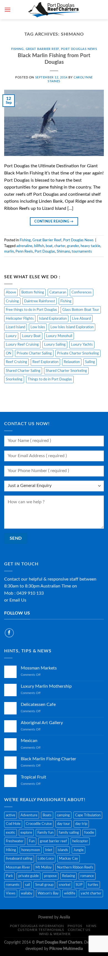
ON (8, 353)
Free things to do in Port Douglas (31, 309)
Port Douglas (45, 251)
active (10, 815)
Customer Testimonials (41, 929)
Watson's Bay (48, 893)
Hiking (11, 850)
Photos (75, 926)
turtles (93, 884)
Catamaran (57, 292)
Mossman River (18, 867)
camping (63, 815)
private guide (28, 876)
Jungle (78, 850)
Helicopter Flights (20, 318)
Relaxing (68, 876)
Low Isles (37, 327)
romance (87, 876)
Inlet (48, 850)
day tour (63, 823)
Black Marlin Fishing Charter (48, 759)
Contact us (79, 929)
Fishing (17, 49)
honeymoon (30, 850)
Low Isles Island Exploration (72, 327)
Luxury (11, 336)
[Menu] (7, 9)
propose (50, 876)
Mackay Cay (68, 858)
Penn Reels (24, 251)
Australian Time (55, 586)
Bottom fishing (32, 292)
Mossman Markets (39, 668)
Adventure (28, 815)
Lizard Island (15, 327)
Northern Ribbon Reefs (75, 867)
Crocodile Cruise (39, 823)
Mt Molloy (43, 867)
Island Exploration (53, 318)
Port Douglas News (79, 49)
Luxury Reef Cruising (22, 344)
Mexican (29, 740)
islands (63, 850)
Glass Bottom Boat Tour (80, 309)
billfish (39, 246)
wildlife (69, 893)
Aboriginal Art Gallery (42, 723)
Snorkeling (14, 379)
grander (73, 246)
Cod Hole (13, 823)
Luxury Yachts (82, 344)
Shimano (63, 251)
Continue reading (54, 221)
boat (49, 246)
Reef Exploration (45, 362)
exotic (10, 832)
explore (26, 832)
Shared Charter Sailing (23, 370)
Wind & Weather (55, 934)
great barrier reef (53, 841)
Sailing (90, 362)
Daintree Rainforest (39, 301)
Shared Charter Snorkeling (66, 370)
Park (9, 876)
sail (27, 884)
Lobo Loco (46, 858)
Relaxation (72, 362)
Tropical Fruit (33, 777)
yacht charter (91, 893)
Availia (65, 917)
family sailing (69, 832)
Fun (32, 841)
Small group (44, 884)
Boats (47, 815)
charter (59, 246)
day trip (81, 823)
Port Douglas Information (37, 926)
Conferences (81, 292)
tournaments (82, 251)
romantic (13, 884)
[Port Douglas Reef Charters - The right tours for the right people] (54, 9)
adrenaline (24, 246)
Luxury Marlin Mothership (46, 686)
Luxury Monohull (59, 336)
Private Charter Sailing (34, 353)
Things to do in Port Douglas (50, 379)
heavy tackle (90, 246)
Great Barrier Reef (42, 49)
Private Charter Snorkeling (78, 353)
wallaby (26, 893)
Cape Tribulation (88, 815)
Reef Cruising (16, 362)
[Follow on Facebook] (9, 632)
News (91, 926)
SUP (79, 884)
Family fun (45, 832)
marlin (9, 251)
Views (11, 893)
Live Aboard (81, 318)
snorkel (64, 884)
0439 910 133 (30, 593)
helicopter (80, 841)
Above (11, 292)
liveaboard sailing (19, 858)
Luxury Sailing (55, 344)
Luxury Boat (31, 336)
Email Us (17, 600)
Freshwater (15, 841)
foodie (89, 832)
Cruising (12, 301)
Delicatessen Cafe (38, 704)
